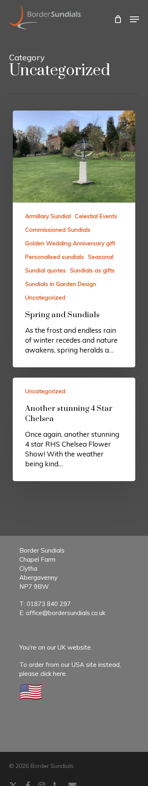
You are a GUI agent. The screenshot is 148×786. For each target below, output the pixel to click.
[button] (134, 19)
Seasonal (100, 256)
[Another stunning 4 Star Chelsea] (74, 429)
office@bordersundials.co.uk (65, 613)
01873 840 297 (49, 604)
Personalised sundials (54, 256)
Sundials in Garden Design (60, 284)
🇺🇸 (30, 691)
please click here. (43, 674)
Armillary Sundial (48, 216)
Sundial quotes (45, 270)
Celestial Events (96, 216)
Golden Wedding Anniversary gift (70, 243)
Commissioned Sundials (57, 229)
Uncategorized (45, 297)
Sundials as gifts (92, 270)
